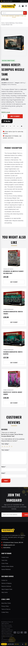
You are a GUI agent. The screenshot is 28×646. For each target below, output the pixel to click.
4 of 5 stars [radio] (9, 446)
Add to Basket (15, 116)
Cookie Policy (5, 612)
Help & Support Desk (6, 589)
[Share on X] (10, 126)
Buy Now (8, 121)
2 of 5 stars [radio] (5, 446)
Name (3, 466)
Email (3, 473)
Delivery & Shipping (6, 583)
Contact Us (23, 1)
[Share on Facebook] (6, 126)
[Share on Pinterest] (14, 126)
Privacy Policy (5, 606)
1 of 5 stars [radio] (2, 446)
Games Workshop (10, 23)
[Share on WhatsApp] (17, 126)
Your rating (5, 444)
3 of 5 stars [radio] (7, 446)
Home (2, 23)
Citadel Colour (5, 557)
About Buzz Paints (6, 603)
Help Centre (4, 592)
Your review (5, 450)
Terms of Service (5, 609)
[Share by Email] (21, 126)
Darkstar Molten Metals (7, 566)
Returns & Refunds (6, 586)
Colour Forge (4, 563)
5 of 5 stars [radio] (12, 446)
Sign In (19, 6)
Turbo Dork (4, 560)
